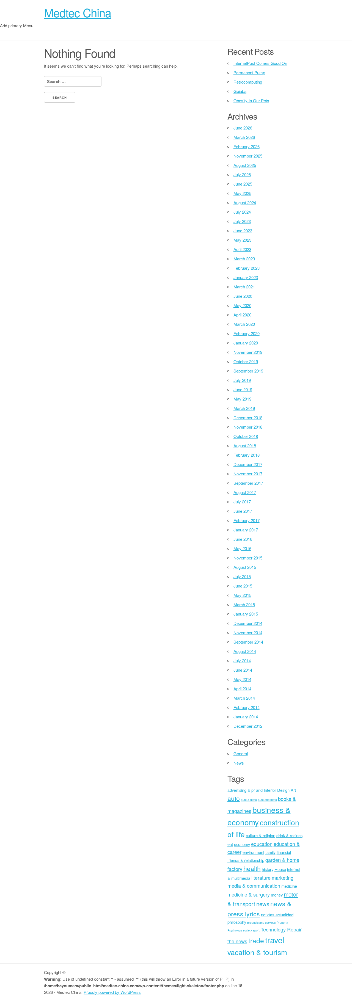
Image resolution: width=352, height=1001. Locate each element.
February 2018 (246, 455)
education (262, 843)
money (277, 895)
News (238, 763)
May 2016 (242, 548)
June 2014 (242, 670)
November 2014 (247, 632)
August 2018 (244, 445)
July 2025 (242, 174)
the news (237, 941)
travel (274, 939)
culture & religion (260, 835)
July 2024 (242, 212)
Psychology (234, 930)
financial (284, 852)
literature (261, 877)
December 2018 (247, 417)
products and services (261, 922)
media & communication (253, 885)
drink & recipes (289, 835)
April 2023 (242, 249)
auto (233, 798)
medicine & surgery (248, 894)
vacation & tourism (257, 952)
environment (253, 852)
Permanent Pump (249, 72)
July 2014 (242, 660)
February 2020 (246, 333)
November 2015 (247, 558)
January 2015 (245, 614)
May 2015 (242, 595)
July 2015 (242, 576)
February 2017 (246, 520)
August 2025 (244, 165)
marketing (282, 877)
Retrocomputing (247, 82)
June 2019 (242, 389)
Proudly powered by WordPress (112, 992)
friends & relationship (245, 860)
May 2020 (242, 305)
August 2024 (244, 202)
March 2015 (244, 604)
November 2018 (247, 427)
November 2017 (247, 473)
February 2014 (246, 707)
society (247, 930)
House (280, 869)
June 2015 (242, 586)
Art (293, 790)
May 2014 (242, 679)
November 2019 (247, 352)
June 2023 (242, 230)
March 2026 (244, 137)
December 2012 (247, 726)
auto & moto (249, 800)
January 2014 (245, 716)
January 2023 (245, 277)
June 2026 (242, 128)
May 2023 (242, 240)
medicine (289, 886)
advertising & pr (241, 790)
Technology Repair (281, 929)
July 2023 (242, 221)
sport (256, 930)
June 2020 (242, 296)
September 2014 (248, 642)
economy (242, 844)
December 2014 (247, 623)
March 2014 (244, 698)
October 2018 (245, 436)
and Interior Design (273, 790)
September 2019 (248, 371)
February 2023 (246, 268)
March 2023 (244, 258)
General (240, 753)
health (252, 868)
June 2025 (242, 184)
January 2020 (245, 343)
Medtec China (77, 12)
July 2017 (242, 501)
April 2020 (242, 315)
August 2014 (244, 651)
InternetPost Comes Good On (260, 63)
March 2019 (244, 408)
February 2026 (246, 146)
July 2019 (242, 380)
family (270, 852)
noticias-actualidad (277, 914)
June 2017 (242, 511)
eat (230, 844)
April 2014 (242, 688)
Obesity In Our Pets (251, 100)
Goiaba (239, 91)
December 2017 (247, 464)
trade (256, 940)
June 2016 (242, 539)
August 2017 (244, 492)
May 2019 (242, 399)
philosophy (236, 922)
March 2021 (244, 286)
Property (282, 922)
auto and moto (267, 800)
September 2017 (248, 483)
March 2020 (244, 324)
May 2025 (242, 193)
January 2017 (245, 530)
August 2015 (244, 567)
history (267, 869)
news (262, 904)
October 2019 (245, 361)
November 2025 (247, 156)
